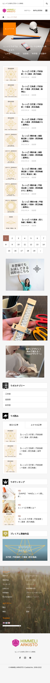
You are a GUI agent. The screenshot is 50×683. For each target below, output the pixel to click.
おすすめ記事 (36, 425)
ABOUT (5, 576)
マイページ (30, 584)
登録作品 (6, 580)
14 (44, 245)
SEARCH (46, 3)
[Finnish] (6, 623)
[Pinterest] (30, 657)
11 (25, 245)
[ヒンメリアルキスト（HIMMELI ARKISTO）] (9, 10)
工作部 (8, 394)
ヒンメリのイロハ (32, 576)
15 (9, 251)
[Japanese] (9, 623)
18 (28, 251)
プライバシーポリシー (34, 593)
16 (15, 251)
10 (18, 245)
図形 (27, 611)
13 (37, 245)
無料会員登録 (37, 10)
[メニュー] (46, 10)
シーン (28, 607)
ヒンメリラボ (31, 580)
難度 (4, 611)
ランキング (6, 584)
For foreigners (7, 597)
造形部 (8, 399)
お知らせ (6, 588)
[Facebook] (20, 657)
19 (34, 251)
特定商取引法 (31, 588)
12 (31, 245)
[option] (25, 550)
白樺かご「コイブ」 (33, 597)
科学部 (8, 405)
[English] (4, 623)
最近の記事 (13, 425)
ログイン (27, 10)
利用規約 (6, 593)
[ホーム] (3, 17)
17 (22, 251)
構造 (4, 607)
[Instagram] (25, 657)
